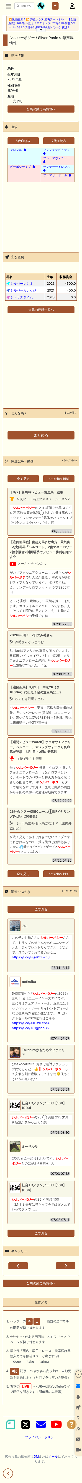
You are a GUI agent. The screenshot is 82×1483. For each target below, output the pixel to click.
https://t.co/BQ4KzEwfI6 (31, 957)
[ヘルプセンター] (72, 1424)
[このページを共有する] (8, 1473)
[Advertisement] (41, 214)
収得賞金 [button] (65, 277)
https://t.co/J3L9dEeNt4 (30, 1023)
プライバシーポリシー (41, 1437)
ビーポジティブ (20, 166)
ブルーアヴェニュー (56, 158)
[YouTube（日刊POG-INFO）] (56, 1424)
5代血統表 (23, 141)
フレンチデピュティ (56, 150)
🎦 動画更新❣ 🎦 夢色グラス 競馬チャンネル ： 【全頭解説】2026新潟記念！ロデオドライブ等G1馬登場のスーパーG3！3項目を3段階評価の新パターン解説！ (42, 23)
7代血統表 (59, 141)
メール (53, 1456)
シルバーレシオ (21, 283)
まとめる (41, 435)
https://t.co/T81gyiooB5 (30, 1028)
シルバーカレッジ (23, 290)
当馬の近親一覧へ (41, 310)
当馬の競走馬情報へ (41, 109)
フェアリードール (55, 175)
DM (36, 1456)
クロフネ (16, 150)
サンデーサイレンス (56, 166)
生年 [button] (50, 277)
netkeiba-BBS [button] (59, 479)
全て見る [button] (23, 479)
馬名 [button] (9, 277)
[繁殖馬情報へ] (24, 150)
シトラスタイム (21, 297)
